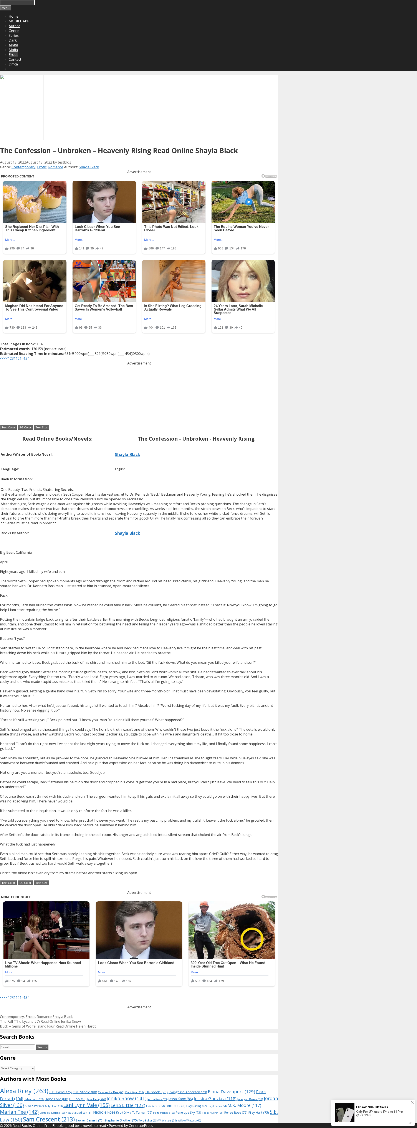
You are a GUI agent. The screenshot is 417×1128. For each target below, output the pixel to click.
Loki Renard (155, 1106)
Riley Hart (258, 1112)
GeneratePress (141, 1125)
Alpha (13, 45)
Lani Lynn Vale (86, 1104)
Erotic (13, 54)
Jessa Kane (180, 1098)
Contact (15, 59)
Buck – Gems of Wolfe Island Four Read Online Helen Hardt (48, 1026)
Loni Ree (175, 1105)
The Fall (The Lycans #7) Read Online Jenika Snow (40, 1021)
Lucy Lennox (217, 1106)
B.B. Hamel (60, 1092)
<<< (3, 358)
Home (13, 16)
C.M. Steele (85, 1092)
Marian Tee (19, 1111)
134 (26, 358)
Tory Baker (148, 1120)
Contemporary (23, 167)
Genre (14, 30)
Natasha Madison (79, 1113)
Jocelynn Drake (250, 1099)
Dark (13, 40)
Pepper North (212, 1112)
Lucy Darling (196, 1106)
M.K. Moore (244, 1105)
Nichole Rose (108, 1112)
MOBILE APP (19, 21)
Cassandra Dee (111, 1092)
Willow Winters (189, 1120)
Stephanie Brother (121, 1120)
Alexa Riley (24, 1090)
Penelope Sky (188, 1112)
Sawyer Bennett (90, 1120)
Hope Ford (56, 1099)
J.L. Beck (77, 1099)
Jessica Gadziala (215, 1098)
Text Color (8, 427)
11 (16, 358)
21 (20, 358)
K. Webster (34, 1106)
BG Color (25, 427)
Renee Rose (235, 1112)
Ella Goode (156, 1092)
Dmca (13, 64)
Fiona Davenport (231, 1091)
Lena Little (128, 1105)
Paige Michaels (164, 1112)
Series (14, 35)
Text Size (42, 427)
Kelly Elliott (54, 1106)
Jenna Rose (157, 1099)
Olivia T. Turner (138, 1112)
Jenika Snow (127, 1098)
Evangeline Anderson (188, 1092)
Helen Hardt (34, 1099)
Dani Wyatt (134, 1092)
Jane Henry (96, 1099)
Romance (55, 167)
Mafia (13, 49)
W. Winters (167, 1120)
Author (14, 25)
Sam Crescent (49, 1119)
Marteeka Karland (52, 1112)
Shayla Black (89, 167)
